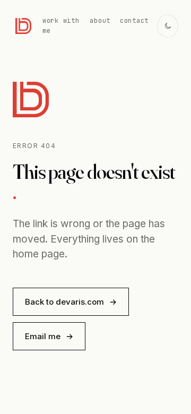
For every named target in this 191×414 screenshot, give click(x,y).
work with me (60, 25)
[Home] (23, 26)
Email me (49, 336)
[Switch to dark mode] (167, 26)
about (100, 20)
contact (134, 20)
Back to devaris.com (71, 302)
